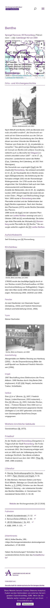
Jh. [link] (29, 144)
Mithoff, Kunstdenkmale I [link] (17, 516)
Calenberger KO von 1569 (26, 38)
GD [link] (31, 193)
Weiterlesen (28, 604)
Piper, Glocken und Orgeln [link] (23, 476)
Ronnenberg (19, 170)
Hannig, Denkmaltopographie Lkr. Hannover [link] (25, 473)
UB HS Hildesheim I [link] (15, 522)
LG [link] (10, 396)
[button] (25, 57)
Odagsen (34, 153)
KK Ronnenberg (28, 35)
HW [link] (22, 383)
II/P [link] (19, 383)
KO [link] (14, 38)
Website (12, 504)
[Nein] (47, 597)
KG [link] (12, 170)
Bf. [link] (39, 141)
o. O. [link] (14, 485)
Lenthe (16, 216)
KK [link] (22, 239)
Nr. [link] (25, 522)
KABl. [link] (9, 526)
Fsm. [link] (8, 161)
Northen (22, 216)
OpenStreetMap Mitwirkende (22, 75)
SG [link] (10, 402)
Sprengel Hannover (13, 35)
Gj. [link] (25, 396)
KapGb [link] (32, 281)
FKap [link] (38, 458)
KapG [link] (33, 167)
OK (18, 604)
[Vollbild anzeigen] (41, 53)
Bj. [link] (20, 429)
